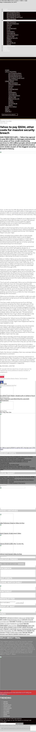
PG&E (7, 632)
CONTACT (6, 51)
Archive (28, 618)
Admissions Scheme (12, 618)
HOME (5, 9)
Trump (28, 634)
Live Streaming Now (13, 12)
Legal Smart (12, 629)
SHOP (5, 47)
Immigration (10, 31)
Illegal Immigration (12, 625)
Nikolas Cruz (21, 630)
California (19, 619)
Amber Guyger (21, 618)
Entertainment (11, 28)
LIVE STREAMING (9, 11)
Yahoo (2, 380)
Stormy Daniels (13, 634)
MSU (13, 630)
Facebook (13, 623)
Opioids (29, 630)
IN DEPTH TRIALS (9, 46)
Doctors (9, 25)
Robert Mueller (18, 632)
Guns (8, 30)
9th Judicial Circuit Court (15, 17)
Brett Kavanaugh (12, 619)
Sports (9, 44)
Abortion (3, 618)
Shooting (2, 634)
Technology (23, 378)
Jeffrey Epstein (8, 627)
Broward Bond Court (13, 15)
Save (3, 376)
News (17, 378)
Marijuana (19, 629)
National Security (12, 38)
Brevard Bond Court (13, 14)
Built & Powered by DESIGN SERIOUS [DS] (17, 728)
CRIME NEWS (7, 20)
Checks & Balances (13, 23)
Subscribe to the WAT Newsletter (11, 719)
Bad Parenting (11, 22)
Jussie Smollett (17, 627)
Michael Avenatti (26, 629)
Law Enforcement (12, 35)
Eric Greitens (7, 623)
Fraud (17, 623)
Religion (9, 41)
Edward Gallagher (29, 621)
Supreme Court (22, 634)
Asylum (32, 618)
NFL (15, 630)
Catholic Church (27, 619)
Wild (5, 384)
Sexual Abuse (11, 43)
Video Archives (11, 19)
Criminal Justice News (7, 378)
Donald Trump (15, 621)
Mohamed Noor (7, 630)
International (11, 33)
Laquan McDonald (27, 627)
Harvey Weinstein (7, 708)
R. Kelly (12, 632)
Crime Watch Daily (4, 621)
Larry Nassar (4, 629)
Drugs (9, 27)
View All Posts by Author (8, 385)
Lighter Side (10, 36)
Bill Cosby (3, 619)
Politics (9, 39)
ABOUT (5, 49)
